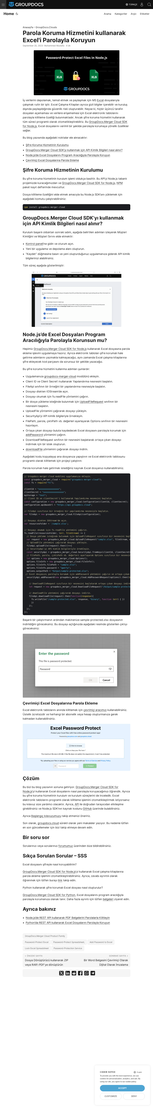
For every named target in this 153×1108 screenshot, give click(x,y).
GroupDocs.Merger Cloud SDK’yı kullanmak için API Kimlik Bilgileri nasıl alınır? (74, 150)
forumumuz (65, 845)
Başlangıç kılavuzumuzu (46, 815)
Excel (100, 100)
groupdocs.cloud (48, 823)
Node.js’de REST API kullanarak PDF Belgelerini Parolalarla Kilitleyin (68, 917)
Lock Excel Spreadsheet (37, 948)
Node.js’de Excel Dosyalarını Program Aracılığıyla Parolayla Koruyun (68, 155)
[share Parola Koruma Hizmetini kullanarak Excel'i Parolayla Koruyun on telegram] (93, 974)
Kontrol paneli (34, 243)
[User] (142, 4)
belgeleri (108, 899)
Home (9, 14)
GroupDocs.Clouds (46, 27)
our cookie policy (129, 1082)
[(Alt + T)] (17, 13)
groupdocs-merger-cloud (60, 376)
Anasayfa (28, 27)
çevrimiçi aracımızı (95, 710)
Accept (122, 1088)
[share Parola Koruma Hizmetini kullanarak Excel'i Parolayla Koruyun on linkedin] (67, 974)
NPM (120, 183)
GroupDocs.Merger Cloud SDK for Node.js (88, 183)
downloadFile (34, 449)
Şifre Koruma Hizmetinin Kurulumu (47, 145)
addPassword (34, 434)
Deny (134, 1096)
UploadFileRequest (91, 401)
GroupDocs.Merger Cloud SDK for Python (49, 895)
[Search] (149, 4)
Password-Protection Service (68, 948)
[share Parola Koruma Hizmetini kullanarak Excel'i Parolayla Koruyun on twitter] (61, 974)
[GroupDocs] (26, 4)
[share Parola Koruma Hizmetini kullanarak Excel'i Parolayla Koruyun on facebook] (80, 974)
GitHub (87, 808)
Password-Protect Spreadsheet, (69, 942)
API (77, 804)
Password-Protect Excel (36, 942)
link (60, 880)
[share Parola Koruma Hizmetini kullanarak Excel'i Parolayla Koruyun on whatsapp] (86, 974)
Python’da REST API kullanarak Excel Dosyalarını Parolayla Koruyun (68, 922)
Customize (111, 1096)
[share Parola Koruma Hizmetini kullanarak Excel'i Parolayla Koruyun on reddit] (74, 974)
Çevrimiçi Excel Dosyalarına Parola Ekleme (52, 160)
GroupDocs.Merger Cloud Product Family (45, 936)
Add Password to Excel (101, 942)
